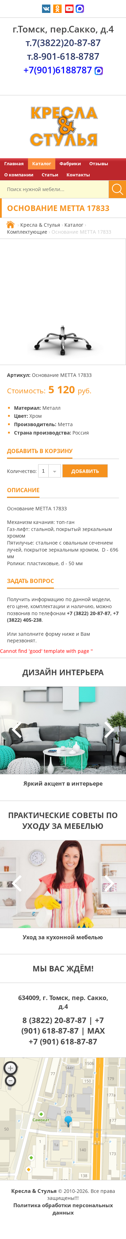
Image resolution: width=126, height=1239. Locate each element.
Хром (35, 416)
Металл (51, 408)
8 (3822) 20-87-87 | (58, 1020)
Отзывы (98, 164)
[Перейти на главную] (63, 126)
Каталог (41, 164)
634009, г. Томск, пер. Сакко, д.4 (63, 1002)
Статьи (50, 175)
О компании (18, 175)
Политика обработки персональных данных (63, 1209)
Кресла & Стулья (40, 224)
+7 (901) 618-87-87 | (62, 1025)
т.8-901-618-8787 (63, 56)
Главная (14, 164)
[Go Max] (80, 8)
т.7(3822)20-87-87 (63, 42)
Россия (80, 432)
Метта (65, 424)
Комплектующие (27, 231)
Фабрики (70, 164)
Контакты (78, 175)
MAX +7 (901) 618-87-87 (67, 1036)
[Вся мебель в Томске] (10, 225)
